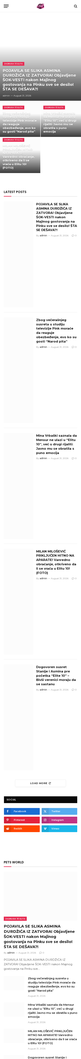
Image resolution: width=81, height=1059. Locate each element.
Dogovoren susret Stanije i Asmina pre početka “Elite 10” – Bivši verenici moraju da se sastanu (56, 675)
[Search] (75, 6)
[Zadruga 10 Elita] (40, 6)
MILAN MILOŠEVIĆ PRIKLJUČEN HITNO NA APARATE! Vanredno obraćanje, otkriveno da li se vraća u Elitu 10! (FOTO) (19, 156)
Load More (38, 783)
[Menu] (6, 6)
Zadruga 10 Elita (15, 918)
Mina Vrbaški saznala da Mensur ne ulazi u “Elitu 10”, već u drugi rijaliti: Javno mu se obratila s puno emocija (59, 122)
